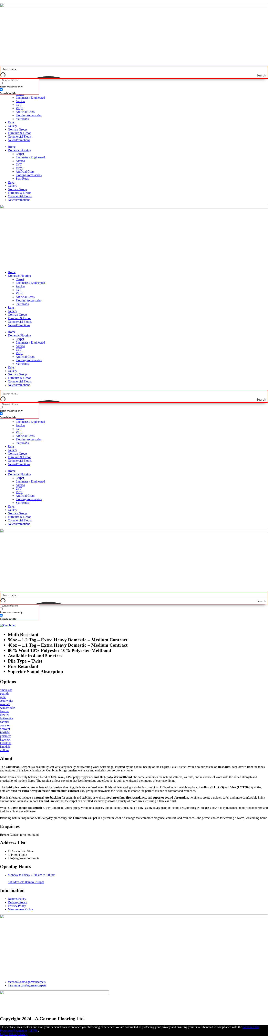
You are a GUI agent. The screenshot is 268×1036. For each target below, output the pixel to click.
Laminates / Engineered (30, 97)
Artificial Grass (25, 111)
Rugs (11, 122)
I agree (4, 1034)
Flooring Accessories (29, 115)
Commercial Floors (20, 136)
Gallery (12, 126)
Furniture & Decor (19, 133)
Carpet (20, 153)
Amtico (20, 101)
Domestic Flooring (19, 150)
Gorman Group (17, 129)
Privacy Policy (18, 1034)
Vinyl (19, 108)
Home (11, 146)
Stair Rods (22, 118)
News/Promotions (19, 140)
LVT (19, 104)
